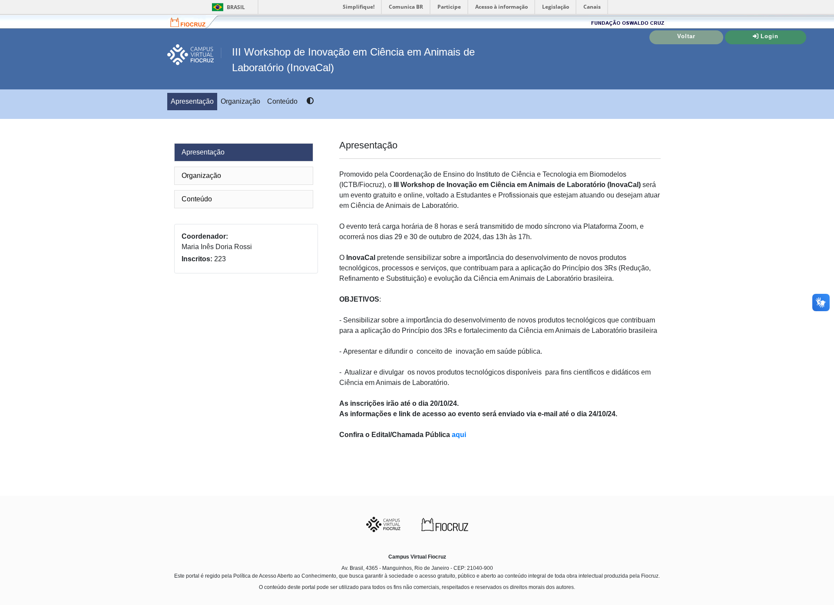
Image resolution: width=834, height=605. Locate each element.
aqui (459, 434)
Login (769, 36)
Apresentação (192, 101)
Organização (240, 101)
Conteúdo (282, 101)
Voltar (686, 36)
